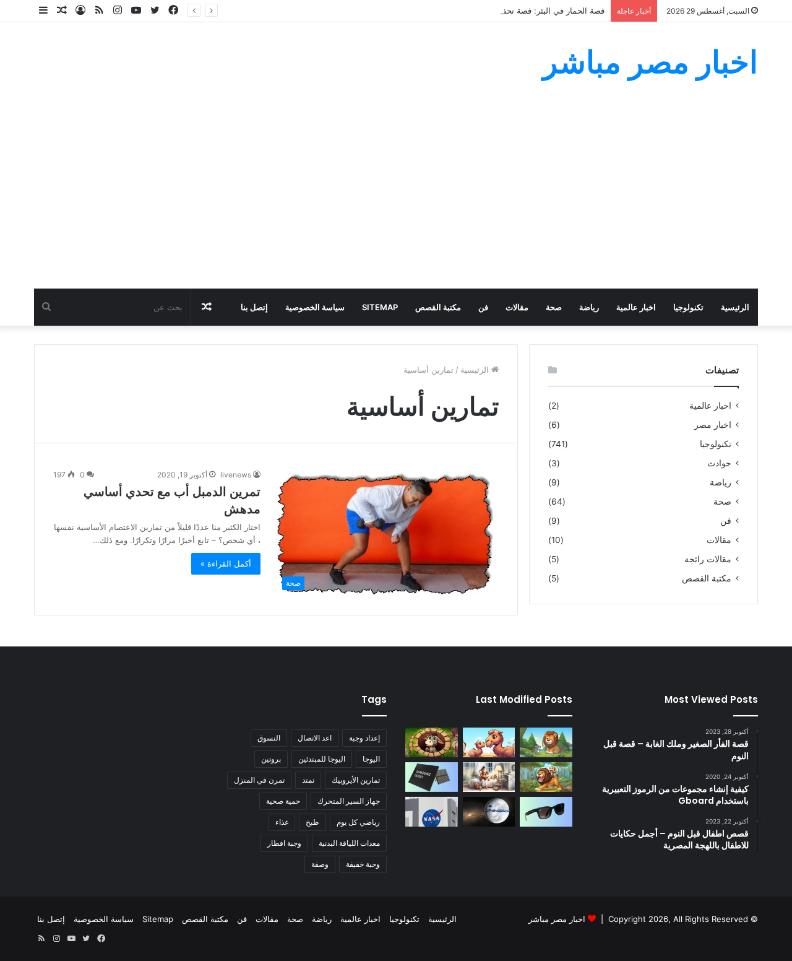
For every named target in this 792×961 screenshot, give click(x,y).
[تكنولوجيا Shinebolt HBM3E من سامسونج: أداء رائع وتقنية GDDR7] (431, 777)
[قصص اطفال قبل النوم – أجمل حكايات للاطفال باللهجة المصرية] (489, 777)
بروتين (271, 758)
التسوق (268, 737)
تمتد (308, 780)
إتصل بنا (254, 307)
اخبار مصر (712, 425)
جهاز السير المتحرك (348, 801)
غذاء (281, 822)
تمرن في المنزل (259, 780)
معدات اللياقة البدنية (349, 843)
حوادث (719, 463)
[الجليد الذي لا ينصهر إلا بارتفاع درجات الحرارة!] (489, 812)
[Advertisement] (396, 195)
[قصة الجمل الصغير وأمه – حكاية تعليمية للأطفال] (489, 742)
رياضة (589, 307)
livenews (235, 474)
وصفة (320, 864)
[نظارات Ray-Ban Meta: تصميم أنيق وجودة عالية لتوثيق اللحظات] (546, 812)
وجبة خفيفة (363, 864)
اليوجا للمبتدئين (321, 758)
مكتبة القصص (438, 307)
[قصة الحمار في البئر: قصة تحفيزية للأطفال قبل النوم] (431, 742)
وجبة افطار (284, 843)
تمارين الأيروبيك (356, 780)
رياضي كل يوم (358, 822)
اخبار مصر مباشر (556, 919)
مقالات (517, 307)
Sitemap (380, 307)
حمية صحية (283, 801)
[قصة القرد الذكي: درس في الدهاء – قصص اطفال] (546, 777)
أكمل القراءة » (225, 563)
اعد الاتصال (315, 737)
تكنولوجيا (688, 307)
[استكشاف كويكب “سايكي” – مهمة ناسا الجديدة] (431, 812)
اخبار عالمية (636, 307)
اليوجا (371, 758)
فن (483, 307)
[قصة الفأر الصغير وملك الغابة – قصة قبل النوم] (546, 742)
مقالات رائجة (707, 559)
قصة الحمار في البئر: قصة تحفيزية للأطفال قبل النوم (515, 10)
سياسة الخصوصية (315, 307)
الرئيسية (735, 307)
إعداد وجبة (364, 737)
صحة (554, 307)
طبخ (312, 822)
